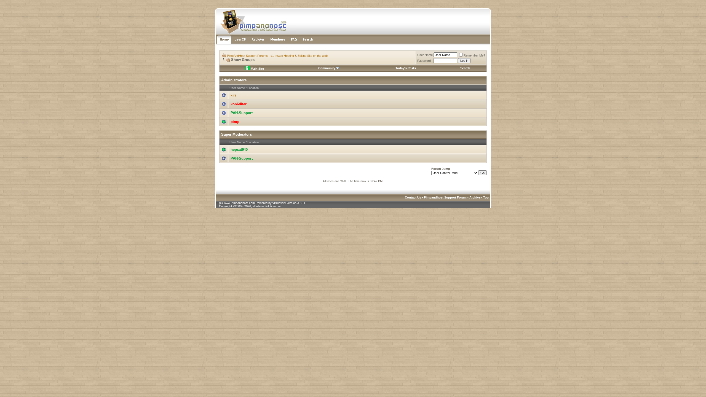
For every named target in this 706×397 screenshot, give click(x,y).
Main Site (257, 68)
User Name (425, 55)
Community (326, 68)
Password (424, 60)
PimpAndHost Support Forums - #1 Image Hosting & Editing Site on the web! (277, 55)
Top (486, 197)
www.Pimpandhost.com (239, 203)
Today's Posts (405, 68)
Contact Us (413, 197)
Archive (474, 197)
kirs (233, 95)
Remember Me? (474, 55)
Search (465, 68)
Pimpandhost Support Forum (445, 197)
